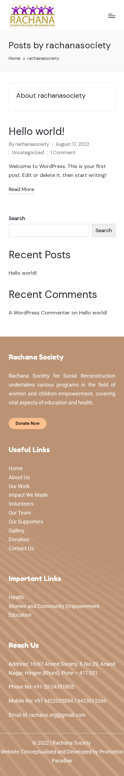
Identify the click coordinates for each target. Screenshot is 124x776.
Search (17, 218)
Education (20, 615)
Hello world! (36, 131)
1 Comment (63, 153)
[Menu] (111, 16)
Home (16, 468)
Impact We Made (28, 495)
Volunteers (21, 504)
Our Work (19, 486)
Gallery (17, 530)
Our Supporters (26, 522)
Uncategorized (28, 153)
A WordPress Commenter (39, 312)
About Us (19, 477)
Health (16, 597)
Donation (19, 539)
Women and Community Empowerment (54, 606)
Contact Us (21, 548)
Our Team (20, 513)
